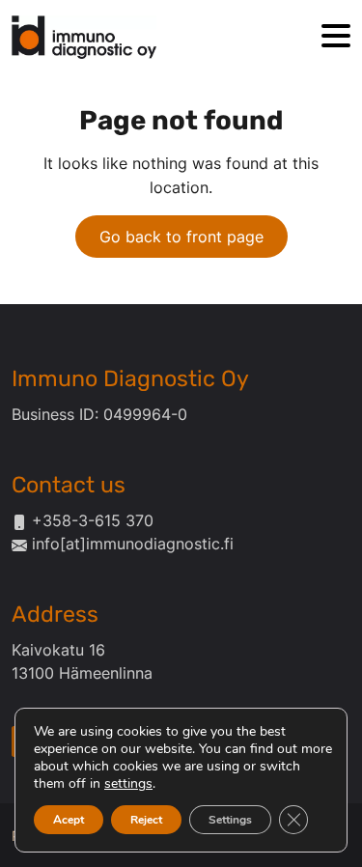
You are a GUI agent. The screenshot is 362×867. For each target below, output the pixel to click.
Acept (68, 819)
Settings (230, 819)
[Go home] (84, 37)
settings (128, 784)
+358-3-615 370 (92, 520)
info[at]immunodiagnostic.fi (133, 543)
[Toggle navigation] (335, 37)
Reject (146, 819)
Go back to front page (181, 236)
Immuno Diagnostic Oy (130, 378)
